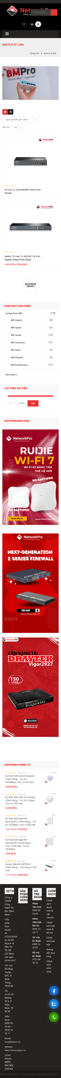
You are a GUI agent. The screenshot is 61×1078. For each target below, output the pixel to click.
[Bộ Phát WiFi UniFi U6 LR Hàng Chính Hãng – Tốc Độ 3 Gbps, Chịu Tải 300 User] (50, 798)
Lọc (33, 403)
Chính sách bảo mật (50, 941)
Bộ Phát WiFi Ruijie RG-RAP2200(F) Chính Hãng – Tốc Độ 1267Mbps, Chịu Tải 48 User (20, 822)
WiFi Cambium (18, 342)
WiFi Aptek (16, 327)
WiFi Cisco (16, 350)
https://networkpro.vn (15, 1050)
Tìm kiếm (54, 12)
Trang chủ (34, 53)
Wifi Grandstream (19, 365)
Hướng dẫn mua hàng (50, 953)
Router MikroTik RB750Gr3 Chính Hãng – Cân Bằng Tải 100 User (21, 867)
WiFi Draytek (17, 357)
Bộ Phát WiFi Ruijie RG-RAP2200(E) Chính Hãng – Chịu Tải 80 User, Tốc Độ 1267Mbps (18, 844)
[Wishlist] (24, 24)
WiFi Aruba (16, 335)
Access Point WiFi (14, 313)
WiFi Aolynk (16, 320)
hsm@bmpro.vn (12, 1042)
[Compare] (32, 24)
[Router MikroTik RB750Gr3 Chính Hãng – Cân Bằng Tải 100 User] (50, 865)
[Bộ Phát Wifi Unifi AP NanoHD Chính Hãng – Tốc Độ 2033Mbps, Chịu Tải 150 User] (50, 777)
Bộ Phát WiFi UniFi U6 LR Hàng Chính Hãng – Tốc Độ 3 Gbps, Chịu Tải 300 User (20, 800)
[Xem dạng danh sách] (10, 112)
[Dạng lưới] (5, 112)
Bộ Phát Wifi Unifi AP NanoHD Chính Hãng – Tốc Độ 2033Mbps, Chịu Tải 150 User (19, 779)
